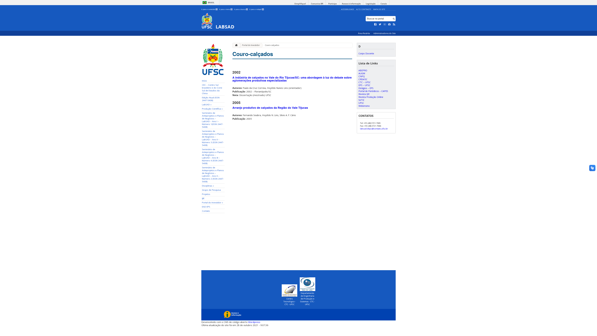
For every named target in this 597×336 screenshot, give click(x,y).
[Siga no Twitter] (380, 24)
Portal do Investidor (251, 45)
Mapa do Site (379, 9)
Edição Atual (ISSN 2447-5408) (211, 99)
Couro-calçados (272, 45)
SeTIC (361, 99)
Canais (384, 3)
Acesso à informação (351, 3)
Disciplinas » (208, 185)
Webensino (364, 105)
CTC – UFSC (365, 82)
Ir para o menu (225, 9)
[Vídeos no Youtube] (385, 24)
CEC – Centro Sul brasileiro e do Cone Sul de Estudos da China (212, 89)
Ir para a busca (240, 9)
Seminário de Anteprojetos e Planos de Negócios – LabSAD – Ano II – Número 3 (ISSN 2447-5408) (213, 138)
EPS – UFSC (364, 85)
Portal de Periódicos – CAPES (373, 91)
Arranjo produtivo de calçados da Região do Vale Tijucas (270, 108)
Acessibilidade (347, 9)
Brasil (211, 2)
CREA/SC (363, 79)
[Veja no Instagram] (389, 24)
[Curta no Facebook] (375, 24)
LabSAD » (206, 104)
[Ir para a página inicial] (235, 45)
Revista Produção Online (371, 97)
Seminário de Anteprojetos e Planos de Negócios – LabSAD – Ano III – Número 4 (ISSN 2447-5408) (213, 156)
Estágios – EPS (366, 88)
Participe (332, 3)
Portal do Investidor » (212, 202)
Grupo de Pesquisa (211, 190)
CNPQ (362, 76)
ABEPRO (363, 70)
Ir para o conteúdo (209, 9)
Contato (206, 211)
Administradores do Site (384, 33)
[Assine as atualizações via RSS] (394, 24)
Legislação (370, 3)
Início (204, 80)
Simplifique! (300, 3)
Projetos (206, 194)
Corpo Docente (366, 53)
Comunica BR (317, 3)
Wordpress (254, 322)
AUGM (362, 73)
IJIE (203, 198)
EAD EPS (206, 206)
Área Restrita (364, 33)
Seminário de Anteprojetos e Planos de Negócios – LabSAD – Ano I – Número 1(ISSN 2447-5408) (213, 120)
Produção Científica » (212, 108)
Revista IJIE (364, 94)
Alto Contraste (363, 9)
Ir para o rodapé (256, 9)
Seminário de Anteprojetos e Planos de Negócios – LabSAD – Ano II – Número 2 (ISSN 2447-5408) (213, 174)
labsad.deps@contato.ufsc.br (374, 128)
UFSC (361, 102)
